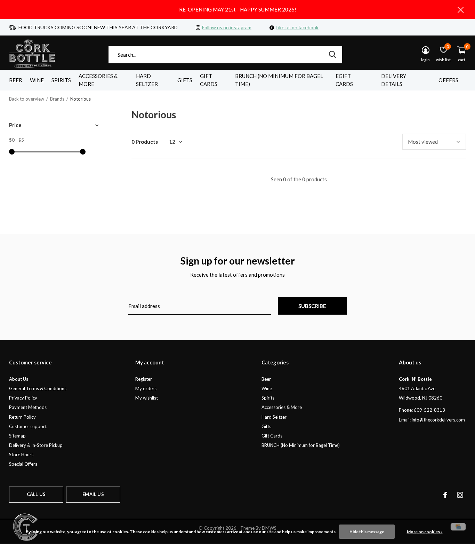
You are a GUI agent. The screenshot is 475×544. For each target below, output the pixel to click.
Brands (57, 99)
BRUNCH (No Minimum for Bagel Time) (279, 80)
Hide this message (366, 531)
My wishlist (146, 398)
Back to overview (26, 99)
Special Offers (23, 464)
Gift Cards (208, 80)
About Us (18, 379)
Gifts (184, 80)
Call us (36, 494)
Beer (15, 80)
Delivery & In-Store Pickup (36, 445)
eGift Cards (344, 80)
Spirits (61, 80)
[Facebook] (445, 495)
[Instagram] (460, 495)
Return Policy (22, 417)
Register (143, 379)
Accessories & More (98, 80)
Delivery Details (393, 80)
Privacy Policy (23, 398)
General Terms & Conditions (37, 388)
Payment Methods (28, 407)
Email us (93, 494)
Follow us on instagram (226, 27)
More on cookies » (425, 531)
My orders (145, 388)
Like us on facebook (297, 27)
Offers (448, 80)
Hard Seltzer (147, 80)
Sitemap (17, 436)
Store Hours (21, 454)
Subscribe (312, 306)
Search (332, 54)
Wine (37, 80)
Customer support (28, 426)
